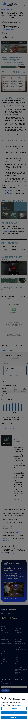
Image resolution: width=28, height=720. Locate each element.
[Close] (26, 695)
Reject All (14, 712)
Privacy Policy (18, 705)
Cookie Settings (14, 708)
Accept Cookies (14, 717)
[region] (14, 706)
